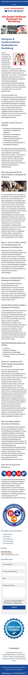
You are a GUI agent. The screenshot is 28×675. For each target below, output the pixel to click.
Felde (16, 656)
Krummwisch (21, 654)
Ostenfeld (10, 659)
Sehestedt (5, 659)
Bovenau (5, 656)
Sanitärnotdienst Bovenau (10, 654)
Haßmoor (11, 656)
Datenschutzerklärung (8, 603)
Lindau (14, 661)
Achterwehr (17, 659)
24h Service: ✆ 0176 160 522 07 (14, 673)
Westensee (21, 656)
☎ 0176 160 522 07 (14, 11)
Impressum (8, 669)
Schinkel (23, 659)
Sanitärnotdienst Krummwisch (14, 652)
